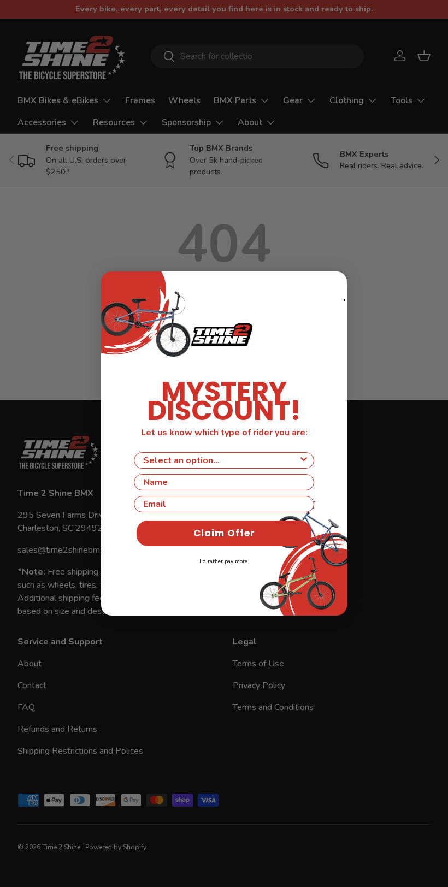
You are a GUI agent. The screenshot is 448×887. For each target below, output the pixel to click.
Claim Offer (224, 533)
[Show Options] (303, 460)
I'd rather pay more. (224, 561)
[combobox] (220, 460)
